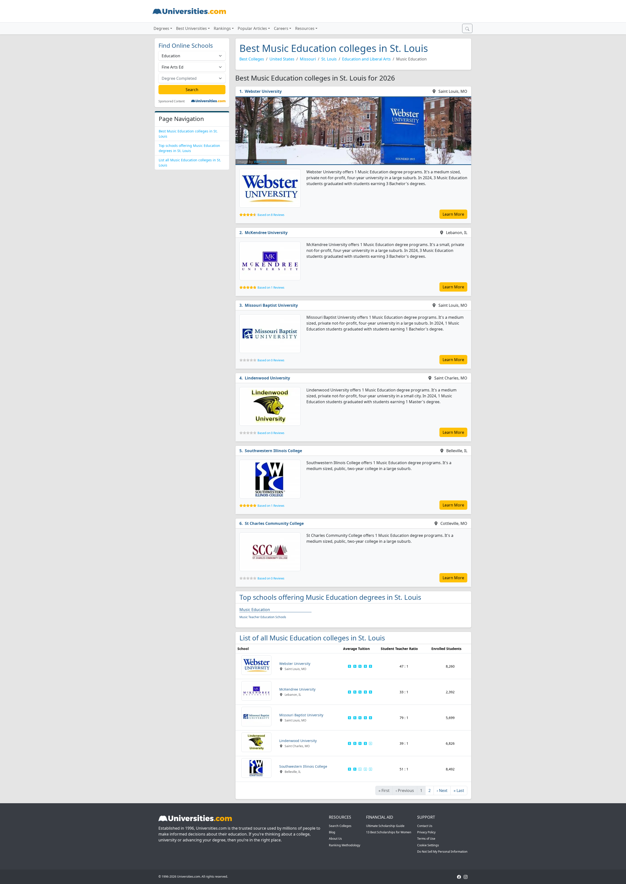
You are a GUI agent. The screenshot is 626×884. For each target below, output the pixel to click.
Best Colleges (251, 59)
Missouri (308, 59)
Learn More (453, 214)
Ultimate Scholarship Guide (385, 826)
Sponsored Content (171, 101)
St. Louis (329, 59)
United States (281, 59)
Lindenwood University (267, 378)
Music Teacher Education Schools (262, 617)
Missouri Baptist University (271, 305)
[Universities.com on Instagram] (466, 876)
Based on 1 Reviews (270, 287)
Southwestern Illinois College (273, 450)
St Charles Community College (274, 523)
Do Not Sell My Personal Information (442, 851)
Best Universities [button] (191, 28)
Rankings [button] (222, 28)
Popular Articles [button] (252, 28)
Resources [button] (304, 28)
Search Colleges (340, 826)
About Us (335, 839)
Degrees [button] (161, 28)
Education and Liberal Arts (366, 59)
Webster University (263, 91)
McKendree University (266, 232)
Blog (332, 832)
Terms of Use (426, 839)
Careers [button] (281, 28)
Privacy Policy (426, 832)
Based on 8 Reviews (270, 215)
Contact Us (424, 826)
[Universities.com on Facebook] (459, 876)
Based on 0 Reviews (270, 360)
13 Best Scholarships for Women (388, 832)
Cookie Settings (428, 845)
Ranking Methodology (344, 845)
